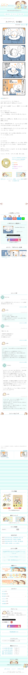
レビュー (4, 598)
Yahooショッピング (18, 166)
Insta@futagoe (14, 239)
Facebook (10, 218)
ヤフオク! (16, 168)
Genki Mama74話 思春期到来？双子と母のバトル (14, 537)
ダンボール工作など (14, 556)
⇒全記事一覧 (16, 180)
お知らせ (4, 601)
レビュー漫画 (20, 179)
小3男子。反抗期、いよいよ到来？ (12, 543)
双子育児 (4, 596)
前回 (2, 98)
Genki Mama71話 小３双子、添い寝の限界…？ (14, 541)
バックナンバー (6, 640)
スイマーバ (9, 179)
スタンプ (13, 668)
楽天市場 (16, 164)
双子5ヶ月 (23, 24)
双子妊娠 (4, 593)
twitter (5, 218)
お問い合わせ (7, 668)
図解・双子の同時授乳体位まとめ (8, 651)
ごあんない (7, 14)
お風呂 (14, 179)
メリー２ (25, 457)
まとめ (3, 591)
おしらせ (21, 14)
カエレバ (25, 170)
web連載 (4, 603)
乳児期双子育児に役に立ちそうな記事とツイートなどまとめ (14, 552)
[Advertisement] (14, 197)
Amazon (15, 162)
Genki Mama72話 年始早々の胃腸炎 (13, 539)
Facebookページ (14, 631)
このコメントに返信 (23, 306)
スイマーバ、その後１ (5, 457)
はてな (19, 218)
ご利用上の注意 (20, 668)
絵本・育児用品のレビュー (14, 560)
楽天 (9, 508)
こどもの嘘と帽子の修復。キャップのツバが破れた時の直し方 (8, 648)
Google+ (14, 218)
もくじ (14, 14)
